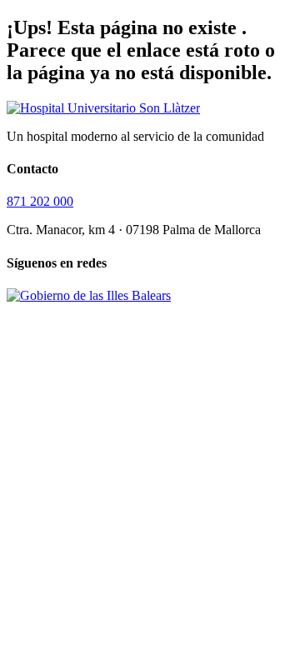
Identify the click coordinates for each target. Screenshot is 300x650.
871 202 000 (40, 201)
